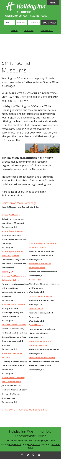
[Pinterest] (33, 455)
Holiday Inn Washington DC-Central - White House (26, 9)
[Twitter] (27, 455)
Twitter (14, 30)
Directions (28, 30)
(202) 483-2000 (46, 30)
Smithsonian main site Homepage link (24, 409)
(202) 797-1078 (33, 444)
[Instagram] (39, 455)
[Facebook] (22, 455)
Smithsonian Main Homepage (19, 203)
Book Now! (49, 22)
